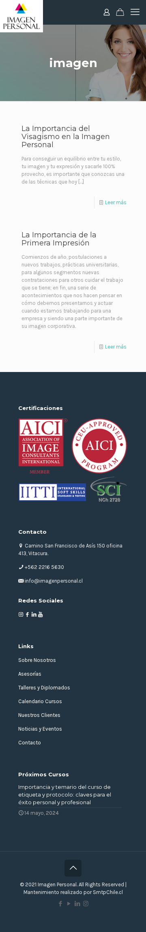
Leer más (116, 202)
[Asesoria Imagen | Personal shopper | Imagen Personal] (21, 12)
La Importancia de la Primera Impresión (59, 238)
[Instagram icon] (86, 903)
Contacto (29, 743)
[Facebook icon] (60, 903)
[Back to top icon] (73, 868)
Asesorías (29, 674)
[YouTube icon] (69, 903)
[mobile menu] (135, 12)
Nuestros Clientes (39, 715)
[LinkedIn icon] (77, 903)
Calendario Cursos (40, 701)
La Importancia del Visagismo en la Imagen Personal (65, 136)
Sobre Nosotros (37, 660)
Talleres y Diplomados (44, 688)
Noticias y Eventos (40, 729)
